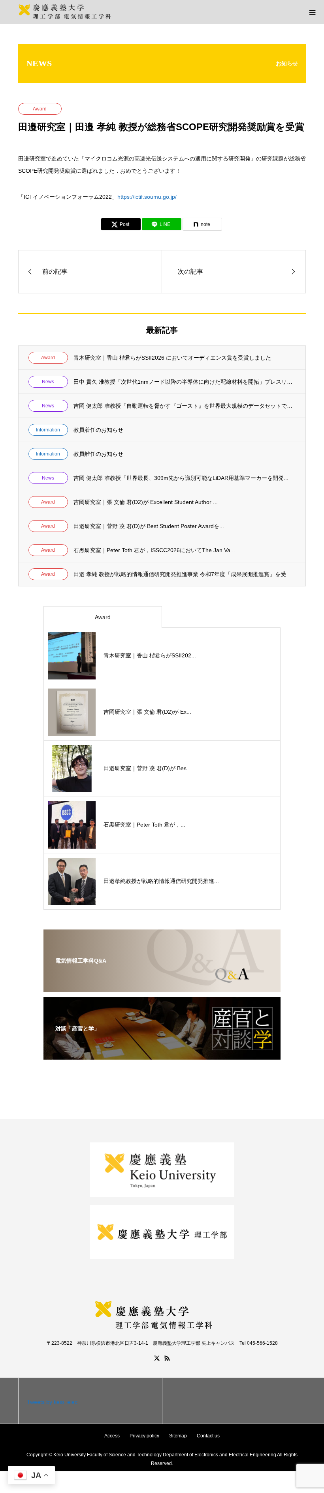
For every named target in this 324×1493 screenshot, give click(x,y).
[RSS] (167, 1358)
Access (112, 1436)
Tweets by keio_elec (52, 1402)
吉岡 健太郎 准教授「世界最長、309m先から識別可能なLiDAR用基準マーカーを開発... (180, 478)
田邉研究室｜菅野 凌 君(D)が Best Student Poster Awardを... (148, 526)
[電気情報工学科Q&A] (162, 987)
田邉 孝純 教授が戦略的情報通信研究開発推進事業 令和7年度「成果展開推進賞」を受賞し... (184, 574)
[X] (157, 1358)
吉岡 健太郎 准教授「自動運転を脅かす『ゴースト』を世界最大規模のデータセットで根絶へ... (184, 406)
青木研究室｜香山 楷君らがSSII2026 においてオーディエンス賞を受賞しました (172, 358)
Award (40, 109)
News (48, 381)
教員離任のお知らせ (98, 454)
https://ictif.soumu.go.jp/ (147, 197)
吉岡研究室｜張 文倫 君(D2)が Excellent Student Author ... (145, 502)
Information (48, 430)
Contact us (208, 1436)
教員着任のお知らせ (98, 430)
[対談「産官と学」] (162, 1054)
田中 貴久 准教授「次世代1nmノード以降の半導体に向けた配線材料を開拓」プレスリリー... (184, 382)
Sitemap (178, 1436)
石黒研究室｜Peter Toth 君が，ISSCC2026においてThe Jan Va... (154, 550)
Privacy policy (144, 1436)
